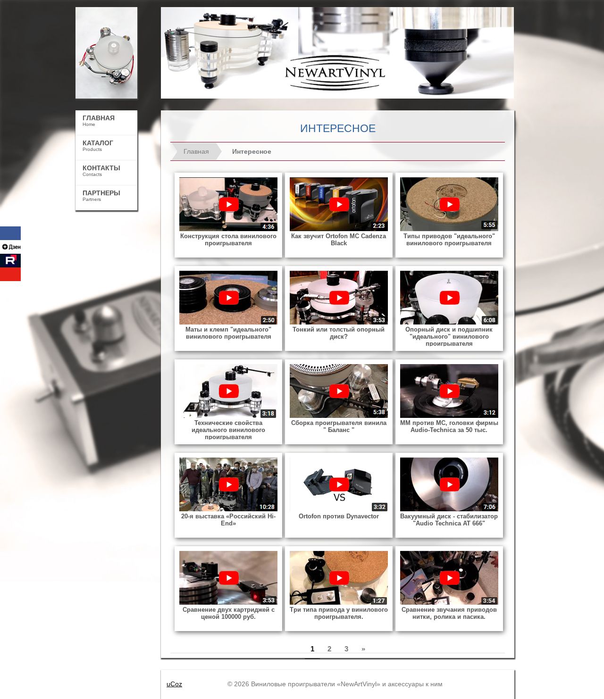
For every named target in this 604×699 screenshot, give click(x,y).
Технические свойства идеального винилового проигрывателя (228, 430)
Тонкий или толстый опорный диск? (339, 333)
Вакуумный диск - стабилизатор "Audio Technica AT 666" (449, 520)
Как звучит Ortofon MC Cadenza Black (338, 240)
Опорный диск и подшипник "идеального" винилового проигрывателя (449, 336)
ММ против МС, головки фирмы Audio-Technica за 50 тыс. (449, 426)
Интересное (251, 151)
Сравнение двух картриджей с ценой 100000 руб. (229, 613)
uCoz (174, 684)
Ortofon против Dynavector (339, 516)
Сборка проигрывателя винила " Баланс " (338, 426)
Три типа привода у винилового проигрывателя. (339, 613)
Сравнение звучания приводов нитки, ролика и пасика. (449, 613)
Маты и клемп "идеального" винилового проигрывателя (228, 333)
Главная (196, 151)
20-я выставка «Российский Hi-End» (228, 520)
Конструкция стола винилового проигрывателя (228, 240)
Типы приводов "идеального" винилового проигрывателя (449, 240)
